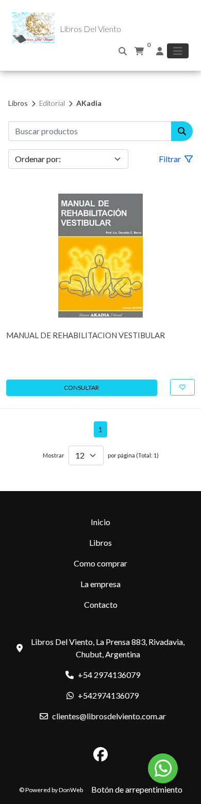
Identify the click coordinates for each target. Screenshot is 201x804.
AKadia (89, 103)
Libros (18, 103)
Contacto (101, 604)
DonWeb (71, 790)
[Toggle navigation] (178, 50)
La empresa (100, 584)
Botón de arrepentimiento (136, 789)
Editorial (52, 103)
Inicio (100, 522)
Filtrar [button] (170, 159)
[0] (139, 51)
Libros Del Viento (90, 29)
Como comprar (100, 563)
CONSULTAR (81, 387)
